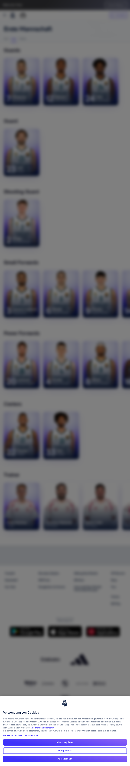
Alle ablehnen (65, 758)
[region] (65, 731)
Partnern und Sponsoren (43, 728)
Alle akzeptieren (65, 742)
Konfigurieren (65, 750)
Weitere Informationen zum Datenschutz (21, 735)
